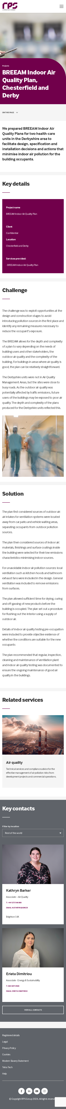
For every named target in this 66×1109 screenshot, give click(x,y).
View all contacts (33, 1010)
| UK (17, 916)
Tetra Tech (7, 1067)
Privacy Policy (9, 1048)
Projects (5, 66)
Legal (5, 1041)
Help (4, 1073)
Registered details (11, 1035)
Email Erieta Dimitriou (17, 991)
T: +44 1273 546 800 (13, 902)
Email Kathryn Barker (17, 907)
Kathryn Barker (18, 890)
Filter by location (10, 826)
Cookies (6, 1054)
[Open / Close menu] (61, 6)
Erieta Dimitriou (19, 973)
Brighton (10, 916)
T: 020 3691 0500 (12, 986)
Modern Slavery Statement (15, 1060)
